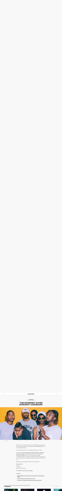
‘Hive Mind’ (22, 455)
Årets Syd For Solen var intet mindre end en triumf (26, 478)
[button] (57, 487)
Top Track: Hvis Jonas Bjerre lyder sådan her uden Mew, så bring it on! (29, 480)
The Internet (39, 446)
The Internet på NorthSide (28, 470)
